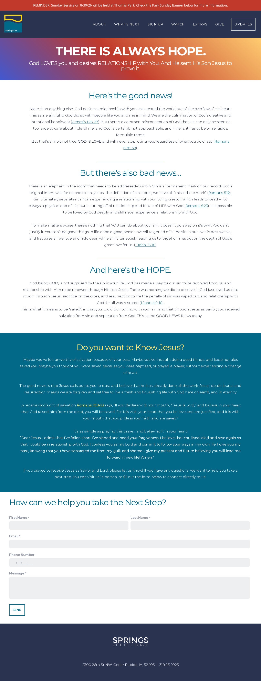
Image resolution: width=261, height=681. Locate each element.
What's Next (127, 24)
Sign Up (156, 24)
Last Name (139, 518)
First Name (18, 518)
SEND (17, 610)
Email (13, 536)
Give (219, 24)
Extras (201, 24)
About (100, 24)
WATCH (178, 24)
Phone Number (21, 555)
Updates (243, 24)
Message (16, 573)
